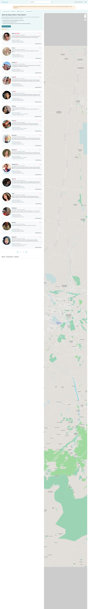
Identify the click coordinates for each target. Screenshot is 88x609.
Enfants (14, 11)
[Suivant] (26, 252)
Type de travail (6, 11)
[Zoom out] (85, 17)
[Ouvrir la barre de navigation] (85, 2)
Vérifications (21, 11)
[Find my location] (85, 20)
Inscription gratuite (6, 26)
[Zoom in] (85, 15)
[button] (65, 312)
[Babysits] (5, 2)
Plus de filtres (29, 11)
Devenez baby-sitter (79, 1)
